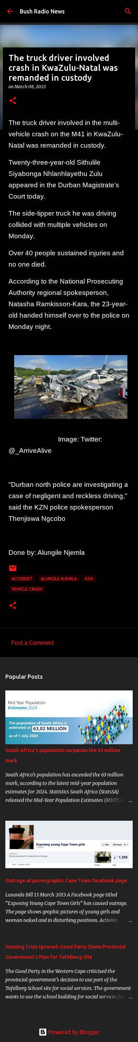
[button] (12, 101)
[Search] (128, 11)
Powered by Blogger (73, 1032)
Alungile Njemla (59, 578)
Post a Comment (32, 642)
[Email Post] (12, 571)
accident (22, 578)
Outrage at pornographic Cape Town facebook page (66, 880)
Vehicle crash (26, 589)
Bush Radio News (42, 11)
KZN (89, 578)
